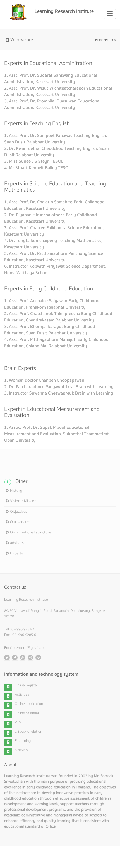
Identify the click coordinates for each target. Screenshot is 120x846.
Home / (100, 39)
